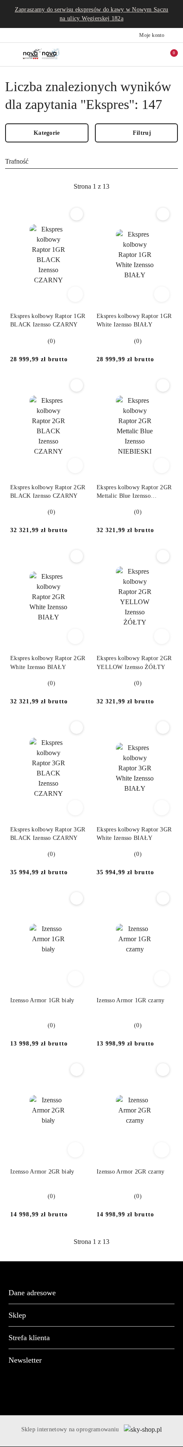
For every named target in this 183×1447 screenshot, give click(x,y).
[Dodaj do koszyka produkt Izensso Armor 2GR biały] (75, 1149)
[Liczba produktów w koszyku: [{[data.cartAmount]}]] (168, 54)
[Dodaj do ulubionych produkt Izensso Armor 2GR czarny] (163, 1069)
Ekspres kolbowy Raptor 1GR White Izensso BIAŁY (134, 320)
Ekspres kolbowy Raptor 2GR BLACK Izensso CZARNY (47, 491)
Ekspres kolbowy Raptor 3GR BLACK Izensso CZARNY (47, 833)
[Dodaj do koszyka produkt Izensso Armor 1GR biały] (75, 978)
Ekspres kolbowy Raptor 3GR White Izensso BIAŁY (134, 833)
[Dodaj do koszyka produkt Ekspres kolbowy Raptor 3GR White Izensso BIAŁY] (161, 807)
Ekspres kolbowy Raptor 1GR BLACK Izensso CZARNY (47, 320)
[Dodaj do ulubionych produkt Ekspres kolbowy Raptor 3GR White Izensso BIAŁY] (163, 727)
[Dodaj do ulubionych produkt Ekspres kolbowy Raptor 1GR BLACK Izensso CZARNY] (76, 214)
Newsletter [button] (25, 1360)
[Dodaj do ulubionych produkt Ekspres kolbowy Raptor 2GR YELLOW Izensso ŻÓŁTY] (163, 556)
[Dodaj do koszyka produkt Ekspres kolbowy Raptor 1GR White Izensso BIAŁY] (161, 294)
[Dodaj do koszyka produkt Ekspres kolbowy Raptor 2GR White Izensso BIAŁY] (75, 636)
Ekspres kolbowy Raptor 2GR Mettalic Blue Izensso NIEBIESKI (134, 492)
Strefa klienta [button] (29, 1337)
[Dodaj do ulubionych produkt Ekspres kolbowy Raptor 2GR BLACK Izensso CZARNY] (76, 385)
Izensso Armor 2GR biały (42, 1171)
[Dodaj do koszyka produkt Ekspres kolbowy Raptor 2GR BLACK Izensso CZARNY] (75, 465)
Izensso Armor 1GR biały (42, 1000)
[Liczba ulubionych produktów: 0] (150, 54)
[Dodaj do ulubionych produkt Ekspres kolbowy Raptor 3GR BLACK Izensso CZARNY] (76, 727)
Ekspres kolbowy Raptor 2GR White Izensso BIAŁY (47, 662)
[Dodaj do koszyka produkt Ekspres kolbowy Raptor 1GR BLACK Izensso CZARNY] (75, 294)
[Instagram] (99, 1389)
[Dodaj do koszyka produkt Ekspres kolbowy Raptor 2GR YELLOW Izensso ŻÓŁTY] (161, 636)
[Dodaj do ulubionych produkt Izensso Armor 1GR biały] (76, 898)
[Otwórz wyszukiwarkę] (132, 54)
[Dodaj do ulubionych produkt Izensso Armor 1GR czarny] (163, 898)
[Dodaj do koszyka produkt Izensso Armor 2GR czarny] (161, 1149)
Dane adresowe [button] (32, 1292)
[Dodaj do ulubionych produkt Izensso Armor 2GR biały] (76, 1069)
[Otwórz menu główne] (10, 54)
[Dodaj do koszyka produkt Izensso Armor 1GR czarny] (161, 978)
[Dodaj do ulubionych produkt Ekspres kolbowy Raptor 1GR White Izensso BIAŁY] (163, 214)
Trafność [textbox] (17, 161)
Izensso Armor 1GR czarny (131, 1000)
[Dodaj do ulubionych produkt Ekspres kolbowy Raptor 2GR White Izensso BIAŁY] (76, 556)
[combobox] (91, 161)
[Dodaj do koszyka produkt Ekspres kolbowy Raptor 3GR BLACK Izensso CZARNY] (75, 807)
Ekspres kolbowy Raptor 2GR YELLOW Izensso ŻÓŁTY (134, 662)
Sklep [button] (17, 1315)
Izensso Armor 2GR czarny (131, 1171)
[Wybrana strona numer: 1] (91, 186)
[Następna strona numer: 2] (138, 186)
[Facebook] (84, 1389)
